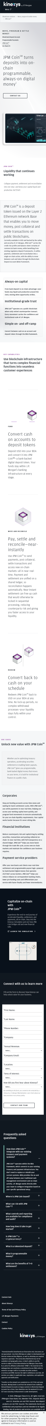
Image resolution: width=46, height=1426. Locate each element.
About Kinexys (7, 1303)
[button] (44, 1413)
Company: (8, 1037)
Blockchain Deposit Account (11, 37)
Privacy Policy (20, 1423)
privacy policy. (20, 1095)
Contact (5, 1322)
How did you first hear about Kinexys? (21, 1082)
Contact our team (19, 1105)
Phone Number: (11, 1028)
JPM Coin (5, 43)
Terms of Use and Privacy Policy (14, 1310)
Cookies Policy (7, 1328)
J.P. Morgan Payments (10, 1316)
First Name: (9, 1010)
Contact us (15, 96)
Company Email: (11, 1055)
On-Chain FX (6, 46)
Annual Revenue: (12, 1046)
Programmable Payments (10, 40)
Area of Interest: (11, 1073)
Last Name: (9, 1019)
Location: (8, 1064)
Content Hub (6, 1297)
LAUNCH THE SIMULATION (21, 931)
